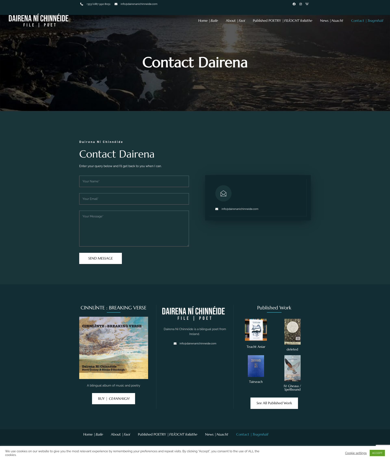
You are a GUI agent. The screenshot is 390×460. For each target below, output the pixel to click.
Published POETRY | (282, 20)
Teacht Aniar (256, 347)
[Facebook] (294, 4)
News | (331, 20)
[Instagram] (300, 4)
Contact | (367, 20)
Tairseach (256, 382)
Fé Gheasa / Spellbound (292, 388)
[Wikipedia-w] (307, 4)
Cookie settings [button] (356, 453)
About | (235, 20)
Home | (208, 20)
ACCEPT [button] (377, 453)
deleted (292, 349)
